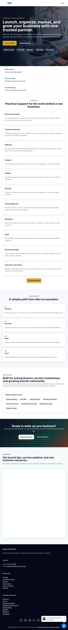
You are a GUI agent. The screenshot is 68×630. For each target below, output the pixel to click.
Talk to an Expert (9, 43)
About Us (6, 599)
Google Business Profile (29, 404)
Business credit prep (50, 399)
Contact (5, 581)
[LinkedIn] (29, 620)
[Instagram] (25, 620)
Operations (49, 50)
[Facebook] (21, 620)
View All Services (34, 280)
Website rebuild (11, 408)
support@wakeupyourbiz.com (16, 566)
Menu (62, 3)
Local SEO (23, 399)
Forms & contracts (12, 404)
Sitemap (5, 588)
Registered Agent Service (11, 605)
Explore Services (25, 43)
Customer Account (26, 437)
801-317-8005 (11, 564)
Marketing (39, 50)
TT (38, 620)
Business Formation (9, 603)
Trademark (20, 50)
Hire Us (5, 601)
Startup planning (11, 399)
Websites (30, 50)
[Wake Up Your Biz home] (9, 3)
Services (5, 577)
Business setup (9, 50)
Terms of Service (8, 586)
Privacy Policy (7, 584)
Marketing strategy (46, 404)
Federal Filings (7, 607)
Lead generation (35, 399)
